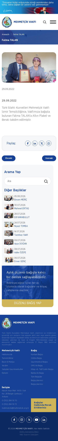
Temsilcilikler (7, 358)
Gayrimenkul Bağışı (39, 362)
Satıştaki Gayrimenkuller (12, 369)
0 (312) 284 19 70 (9, 401)
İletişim (5, 373)
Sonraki (49, 158)
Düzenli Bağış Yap (27, 303)
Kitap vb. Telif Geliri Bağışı (42, 369)
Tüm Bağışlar (36, 377)
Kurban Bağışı (37, 355)
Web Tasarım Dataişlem (29, 435)
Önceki (8, 158)
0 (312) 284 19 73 (9, 404)
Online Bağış (36, 358)
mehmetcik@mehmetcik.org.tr (15, 408)
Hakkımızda (7, 355)
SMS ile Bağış (37, 366)
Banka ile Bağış (37, 373)
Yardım (5, 366)
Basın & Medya (8, 362)
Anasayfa (5, 34)
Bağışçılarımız (37, 381)
